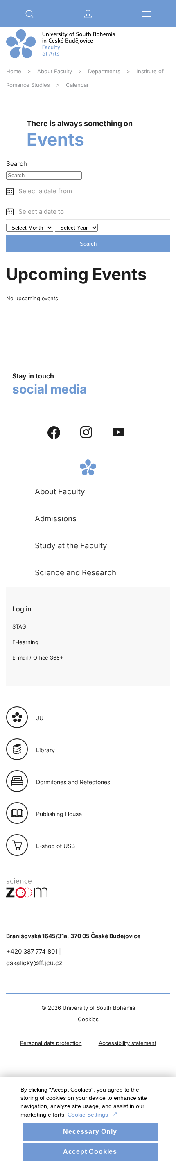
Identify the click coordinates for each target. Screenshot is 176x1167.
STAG (19, 626)
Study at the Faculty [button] (71, 545)
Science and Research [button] (75, 572)
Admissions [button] (56, 518)
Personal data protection (51, 1043)
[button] (29, 13)
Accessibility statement (127, 1043)
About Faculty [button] (60, 491)
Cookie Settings (88, 1114)
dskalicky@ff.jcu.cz (34, 963)
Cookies (88, 1019)
